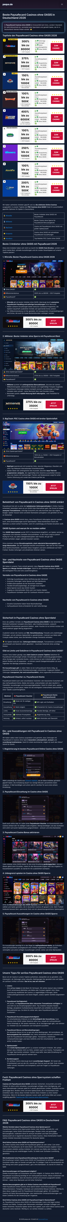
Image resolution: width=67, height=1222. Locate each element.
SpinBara (9, 238)
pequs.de (8, 4)
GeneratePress (43, 1219)
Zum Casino (56, 47)
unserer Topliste (31, 780)
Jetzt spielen (53, 322)
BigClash (9, 227)
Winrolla (9, 215)
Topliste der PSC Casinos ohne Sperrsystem (32, 1097)
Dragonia (9, 233)
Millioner (9, 221)
